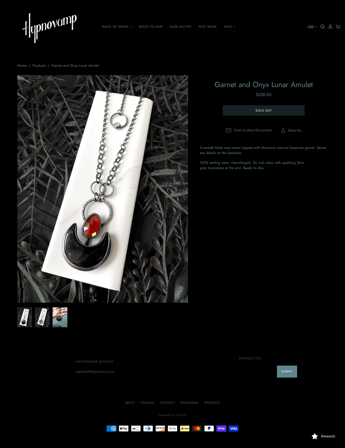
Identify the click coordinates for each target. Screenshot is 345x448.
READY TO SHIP (151, 26)
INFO (228, 26)
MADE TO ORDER (115, 26)
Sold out (264, 110)
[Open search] (322, 26)
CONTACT (167, 402)
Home (22, 65)
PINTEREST (212, 402)
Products (39, 65)
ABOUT (130, 402)
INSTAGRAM (189, 402)
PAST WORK (208, 26)
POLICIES (147, 402)
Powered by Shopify (172, 415)
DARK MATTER (180, 26)
